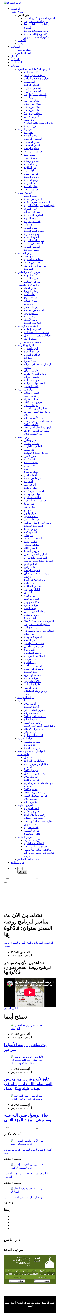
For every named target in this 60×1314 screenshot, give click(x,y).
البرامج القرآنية (26, 345)
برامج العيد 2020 (33, 402)
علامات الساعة (32, 684)
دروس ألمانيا (31, 529)
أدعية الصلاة (31, 719)
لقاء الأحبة (29, 294)
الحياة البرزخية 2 (33, 103)
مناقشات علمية (32, 497)
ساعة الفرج (30, 297)
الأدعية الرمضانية (33, 735)
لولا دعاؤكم (30, 732)
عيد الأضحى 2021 (33, 418)
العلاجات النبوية (32, 322)
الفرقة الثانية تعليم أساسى (38, 560)
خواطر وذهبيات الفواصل (37, 335)
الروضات (29, 303)
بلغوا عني (29, 256)
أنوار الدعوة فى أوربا (35, 579)
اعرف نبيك (30, 484)
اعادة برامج (30, 567)
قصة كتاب (30, 459)
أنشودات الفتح (32, 598)
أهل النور (29, 170)
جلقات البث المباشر (28, 859)
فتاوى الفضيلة (32, 830)
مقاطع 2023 (31, 789)
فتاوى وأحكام (31, 811)
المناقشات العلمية (34, 843)
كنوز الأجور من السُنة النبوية (39, 205)
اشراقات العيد (32, 519)
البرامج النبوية (25, 192)
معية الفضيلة (31, 671)
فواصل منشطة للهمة (35, 795)
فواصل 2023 (31, 776)
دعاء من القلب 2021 (35, 716)
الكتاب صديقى (32, 589)
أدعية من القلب (32, 722)
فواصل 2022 (31, 770)
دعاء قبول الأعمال (34, 729)
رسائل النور (30, 157)
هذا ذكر (28, 224)
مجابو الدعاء (31, 135)
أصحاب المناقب (33, 586)
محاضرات (29, 183)
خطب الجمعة (31, 148)
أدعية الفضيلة (31, 706)
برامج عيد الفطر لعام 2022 (38, 427)
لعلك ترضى (30, 659)
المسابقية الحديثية (34, 525)
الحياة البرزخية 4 (33, 110)
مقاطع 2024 (31, 798)
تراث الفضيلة (31, 164)
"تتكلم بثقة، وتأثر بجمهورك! (39, 630)
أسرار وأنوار (30, 513)
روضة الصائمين (32, 652)
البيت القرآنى (31, 386)
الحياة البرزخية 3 (33, 107)
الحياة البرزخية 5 (33, 113)
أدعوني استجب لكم (34, 710)
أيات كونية (29, 119)
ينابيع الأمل (30, 288)
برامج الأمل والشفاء (28, 284)
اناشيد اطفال (31, 548)
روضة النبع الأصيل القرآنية (38, 522)
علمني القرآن (31, 370)
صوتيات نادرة (31, 471)
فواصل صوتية (25, 738)
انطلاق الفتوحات (33, 538)
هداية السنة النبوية (34, 240)
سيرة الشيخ (17, 11)
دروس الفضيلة (32, 180)
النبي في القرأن (32, 211)
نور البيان (29, 633)
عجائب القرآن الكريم (35, 373)
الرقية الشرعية (26, 697)
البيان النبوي (31, 208)
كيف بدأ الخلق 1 (32, 88)
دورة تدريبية (30, 126)
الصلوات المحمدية (34, 215)
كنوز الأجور (30, 456)
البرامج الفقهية (26, 805)
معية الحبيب (31, 195)
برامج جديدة (24, 437)
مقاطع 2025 (31, 802)
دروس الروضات (33, 151)
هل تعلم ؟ (29, 595)
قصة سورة (30, 361)
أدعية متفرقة (31, 713)
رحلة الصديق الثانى (34, 611)
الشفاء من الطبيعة (34, 310)
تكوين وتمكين (31, 614)
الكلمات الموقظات (34, 491)
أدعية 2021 (30, 703)
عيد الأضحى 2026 (33, 433)
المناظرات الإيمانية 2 (35, 97)
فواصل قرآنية (31, 380)
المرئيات (15, 65)
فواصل (28, 757)
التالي (15, 1008)
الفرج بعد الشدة (32, 748)
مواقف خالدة (31, 678)
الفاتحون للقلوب (33, 446)
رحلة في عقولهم (33, 281)
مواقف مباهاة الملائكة (36, 452)
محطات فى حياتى (34, 668)
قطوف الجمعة (32, 570)
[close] (5, 882)
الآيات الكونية (31, 275)
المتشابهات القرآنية (34, 383)
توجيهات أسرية (32, 234)
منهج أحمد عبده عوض (36, 21)
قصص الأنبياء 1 (32, 142)
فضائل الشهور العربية (36, 408)
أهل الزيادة (30, 617)
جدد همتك (29, 449)
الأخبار (14, 56)
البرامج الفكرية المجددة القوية (34, 68)
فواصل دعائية (31, 779)
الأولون (28, 592)
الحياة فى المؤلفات (34, 656)
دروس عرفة (31, 189)
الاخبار (21, 43)
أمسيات (28, 481)
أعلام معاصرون (32, 681)
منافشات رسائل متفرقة (37, 846)
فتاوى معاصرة (32, 833)
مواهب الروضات (33, 341)
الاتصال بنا (16, 62)
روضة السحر (31, 307)
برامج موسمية (25, 389)
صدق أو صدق (31, 443)
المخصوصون (31, 516)
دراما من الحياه (32, 478)
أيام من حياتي (31, 116)
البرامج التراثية (25, 129)
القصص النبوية (32, 246)
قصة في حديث (32, 221)
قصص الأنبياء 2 (32, 145)
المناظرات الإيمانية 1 (35, 94)
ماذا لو (27, 510)
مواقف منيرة (31, 605)
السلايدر (15, 59)
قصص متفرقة (32, 249)
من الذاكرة (30, 167)
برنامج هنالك (31, 627)
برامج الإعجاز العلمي (29, 272)
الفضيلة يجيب (31, 808)
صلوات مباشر (31, 544)
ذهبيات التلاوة (31, 351)
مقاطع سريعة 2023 (34, 792)
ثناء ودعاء (29, 744)
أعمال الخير (30, 475)
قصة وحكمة (31, 532)
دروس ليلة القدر (33, 665)
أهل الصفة (30, 640)
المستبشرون (31, 313)
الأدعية (21, 700)
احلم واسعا (30, 649)
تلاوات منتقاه (31, 462)
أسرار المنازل (31, 399)
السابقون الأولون (33, 138)
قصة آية (28, 357)
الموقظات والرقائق (34, 75)
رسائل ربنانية (31, 487)
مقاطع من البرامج (34, 760)
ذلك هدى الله (31, 72)
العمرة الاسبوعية (33, 637)
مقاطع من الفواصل (35, 773)
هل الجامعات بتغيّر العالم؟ (38, 122)
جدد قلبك (29, 583)
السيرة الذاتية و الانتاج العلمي (40, 18)
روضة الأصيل (31, 319)
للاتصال (22, 40)
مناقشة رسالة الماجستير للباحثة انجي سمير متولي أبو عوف (39, 852)
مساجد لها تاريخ (32, 675)
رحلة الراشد (30, 506)
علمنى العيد (30, 395)
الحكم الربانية (31, 84)
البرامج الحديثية (26, 253)
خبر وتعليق (30, 440)
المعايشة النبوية (32, 278)
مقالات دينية (24, 49)
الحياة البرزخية (32, 100)
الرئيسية (15, 8)
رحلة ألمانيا (30, 503)
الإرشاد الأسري (32, 840)
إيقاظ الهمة (30, 608)
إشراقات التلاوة (32, 354)
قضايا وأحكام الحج (34, 814)
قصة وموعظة (32, 161)
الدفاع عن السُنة (33, 199)
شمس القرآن (31, 376)
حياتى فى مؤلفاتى (34, 646)
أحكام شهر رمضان (34, 817)
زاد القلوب (30, 662)
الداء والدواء (30, 316)
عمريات (28, 132)
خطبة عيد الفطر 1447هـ (37, 430)
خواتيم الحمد (31, 541)
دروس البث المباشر (35, 500)
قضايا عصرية (31, 827)
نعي (26, 468)
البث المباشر (25, 53)
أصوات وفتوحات (33, 494)
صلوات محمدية (32, 741)
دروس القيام (31, 173)
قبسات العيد (31, 405)
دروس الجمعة (32, 176)
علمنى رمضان (32, 392)
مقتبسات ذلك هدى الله (36, 332)
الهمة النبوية (30, 218)
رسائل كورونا (31, 291)
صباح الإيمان (31, 300)
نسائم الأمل (30, 338)
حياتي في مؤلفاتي (34, 643)
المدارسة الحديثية (33, 259)
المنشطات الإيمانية (28, 326)
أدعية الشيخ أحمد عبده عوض (40, 725)
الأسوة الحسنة (32, 237)
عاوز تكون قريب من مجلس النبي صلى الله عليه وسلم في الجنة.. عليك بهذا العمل (28, 1084)
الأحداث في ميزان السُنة (37, 202)
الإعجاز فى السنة (33, 243)
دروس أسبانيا (31, 551)
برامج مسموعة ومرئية (36, 30)
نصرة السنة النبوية (34, 230)
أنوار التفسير (31, 348)
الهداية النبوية (31, 227)
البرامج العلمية (25, 837)
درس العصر (30, 687)
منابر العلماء (31, 186)
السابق (8, 1008)
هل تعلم (28, 535)
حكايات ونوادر (31, 602)
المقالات (15, 46)
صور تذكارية (17, 862)
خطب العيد (30, 154)
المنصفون (29, 81)
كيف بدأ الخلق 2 (32, 91)
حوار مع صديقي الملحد (36, 78)
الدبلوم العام (31, 564)
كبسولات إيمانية (32, 329)
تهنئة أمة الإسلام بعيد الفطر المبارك (23, 1197)
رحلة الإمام (30, 465)
